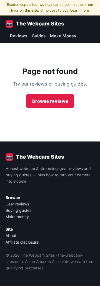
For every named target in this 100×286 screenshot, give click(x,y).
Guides (39, 35)
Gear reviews (17, 204)
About (11, 235)
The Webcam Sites (35, 23)
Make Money (63, 35)
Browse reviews (50, 101)
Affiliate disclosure (22, 242)
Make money (17, 216)
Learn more (79, 10)
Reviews (18, 35)
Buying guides (18, 210)
